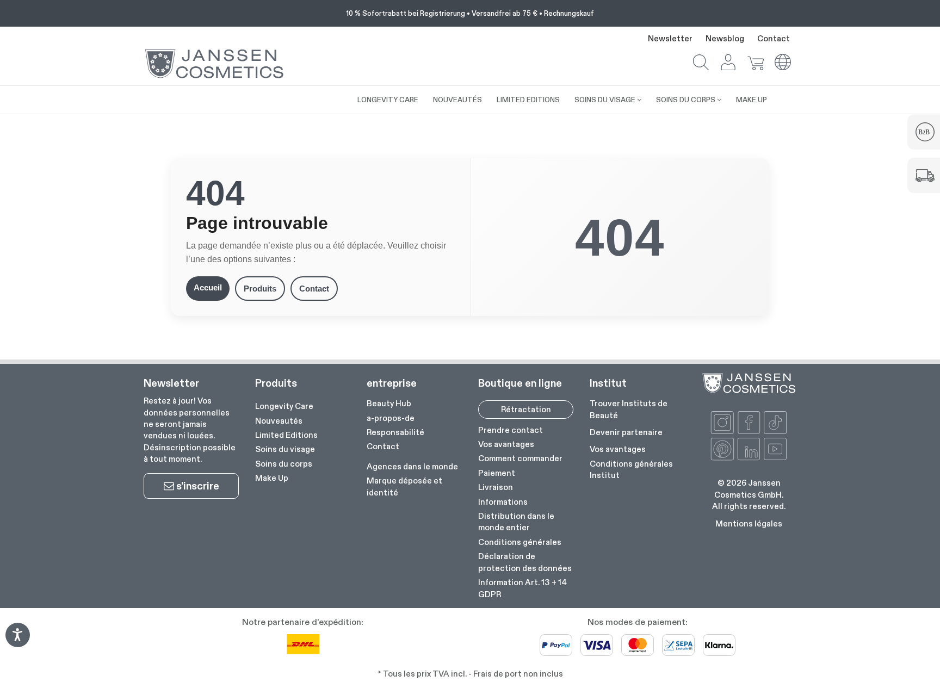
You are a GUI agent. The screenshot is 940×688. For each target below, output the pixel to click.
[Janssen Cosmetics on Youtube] (775, 449)
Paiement (496, 473)
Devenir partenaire (626, 432)
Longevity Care (284, 406)
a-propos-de (391, 418)
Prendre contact (510, 430)
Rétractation (526, 409)
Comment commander (520, 458)
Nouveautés (278, 421)
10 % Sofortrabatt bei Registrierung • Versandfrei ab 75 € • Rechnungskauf (470, 13)
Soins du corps (283, 463)
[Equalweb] (17, 644)
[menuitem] (342, 94)
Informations (503, 502)
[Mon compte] (728, 63)
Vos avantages (506, 444)
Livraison (495, 487)
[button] (701, 63)
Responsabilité (395, 432)
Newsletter (670, 38)
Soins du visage (285, 449)
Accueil (208, 287)
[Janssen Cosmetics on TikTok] (775, 423)
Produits (260, 288)
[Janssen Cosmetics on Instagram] (722, 423)
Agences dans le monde (412, 466)
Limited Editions (286, 435)
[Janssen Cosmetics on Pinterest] (722, 449)
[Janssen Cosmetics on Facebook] (749, 423)
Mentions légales (748, 523)
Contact (773, 38)
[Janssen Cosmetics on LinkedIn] (749, 449)
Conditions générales (519, 542)
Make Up (271, 478)
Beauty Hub (389, 403)
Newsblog (725, 38)
